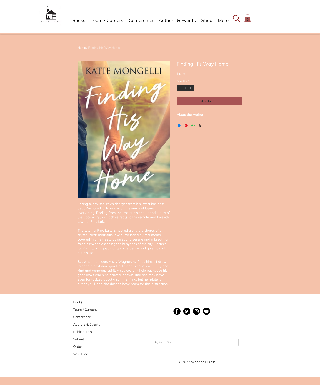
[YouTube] (206, 311)
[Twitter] (186, 311)
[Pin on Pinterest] (186, 126)
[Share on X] (200, 126)
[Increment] (191, 88)
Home (82, 47)
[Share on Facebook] (179, 126)
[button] (236, 18)
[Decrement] (179, 88)
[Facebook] (177, 311)
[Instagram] (196, 311)
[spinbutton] (185, 88)
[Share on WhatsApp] (193, 126)
